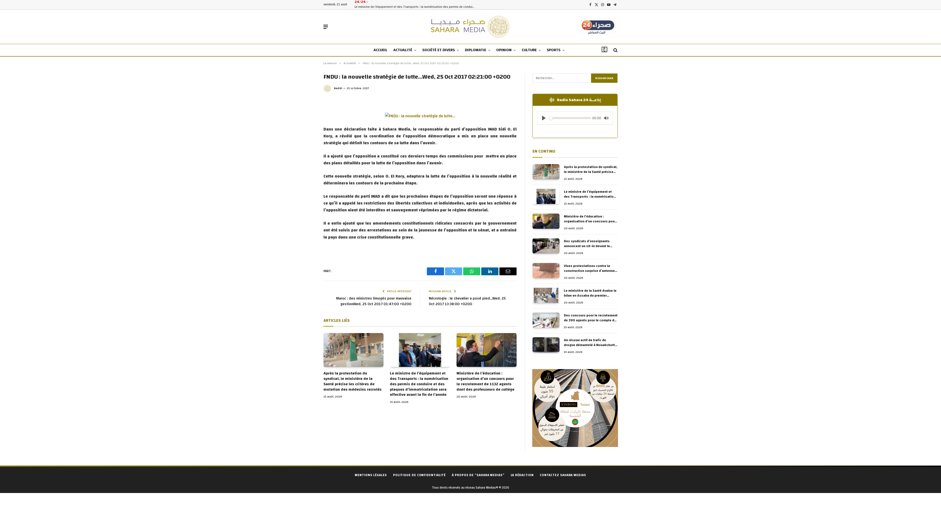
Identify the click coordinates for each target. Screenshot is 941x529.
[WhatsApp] (307, 156)
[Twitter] (307, 134)
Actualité (402, 50)
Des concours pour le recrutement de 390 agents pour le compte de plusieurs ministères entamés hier (591, 318)
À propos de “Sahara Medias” (478, 475)
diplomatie (475, 50)
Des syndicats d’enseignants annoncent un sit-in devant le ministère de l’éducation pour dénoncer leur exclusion (587, 244)
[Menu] (325, 26)
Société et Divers (438, 50)
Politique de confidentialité (419, 475)
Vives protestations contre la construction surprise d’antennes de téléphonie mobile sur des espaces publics (590, 268)
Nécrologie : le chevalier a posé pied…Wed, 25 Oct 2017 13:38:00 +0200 (467, 301)
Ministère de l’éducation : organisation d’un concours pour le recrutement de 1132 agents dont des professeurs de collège (485, 381)
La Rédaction (522, 475)
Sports (553, 50)
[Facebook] (307, 123)
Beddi (338, 88)
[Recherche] (615, 50)
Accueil (380, 50)
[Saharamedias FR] (470, 26)
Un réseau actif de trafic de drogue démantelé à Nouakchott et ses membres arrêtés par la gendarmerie (589, 343)
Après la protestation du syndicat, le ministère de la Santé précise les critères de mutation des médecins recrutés (352, 381)
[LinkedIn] (307, 145)
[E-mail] (307, 167)
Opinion (504, 50)
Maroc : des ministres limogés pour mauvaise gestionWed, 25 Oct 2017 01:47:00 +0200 (373, 301)
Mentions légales (371, 475)
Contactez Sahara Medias (563, 475)
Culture (529, 50)
